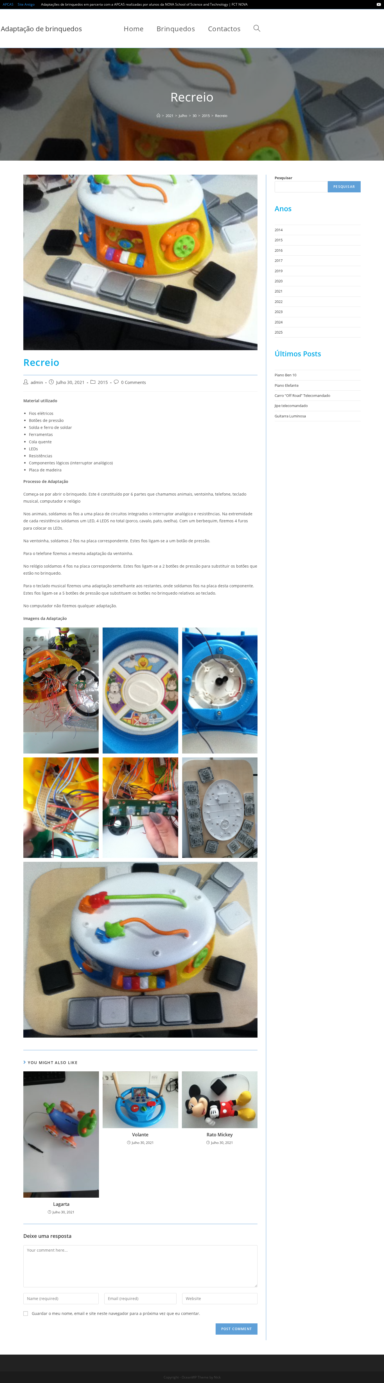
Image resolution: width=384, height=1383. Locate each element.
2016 (279, 250)
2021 (279, 291)
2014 (279, 229)
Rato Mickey (220, 1135)
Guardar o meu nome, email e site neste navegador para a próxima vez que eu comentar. (116, 1313)
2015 (103, 382)
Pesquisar (283, 177)
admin (37, 382)
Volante (140, 1135)
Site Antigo (26, 4)
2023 (279, 311)
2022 (279, 301)
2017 (279, 260)
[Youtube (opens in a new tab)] (378, 4)
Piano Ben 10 (285, 374)
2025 (279, 332)
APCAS (8, 4)
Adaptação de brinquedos (41, 28)
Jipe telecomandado (291, 405)
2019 (279, 270)
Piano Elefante (287, 385)
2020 (279, 281)
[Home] (158, 115)
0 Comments (133, 382)
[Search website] (257, 28)
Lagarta (61, 1204)
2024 (279, 322)
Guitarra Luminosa (290, 416)
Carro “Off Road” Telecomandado (302, 395)
